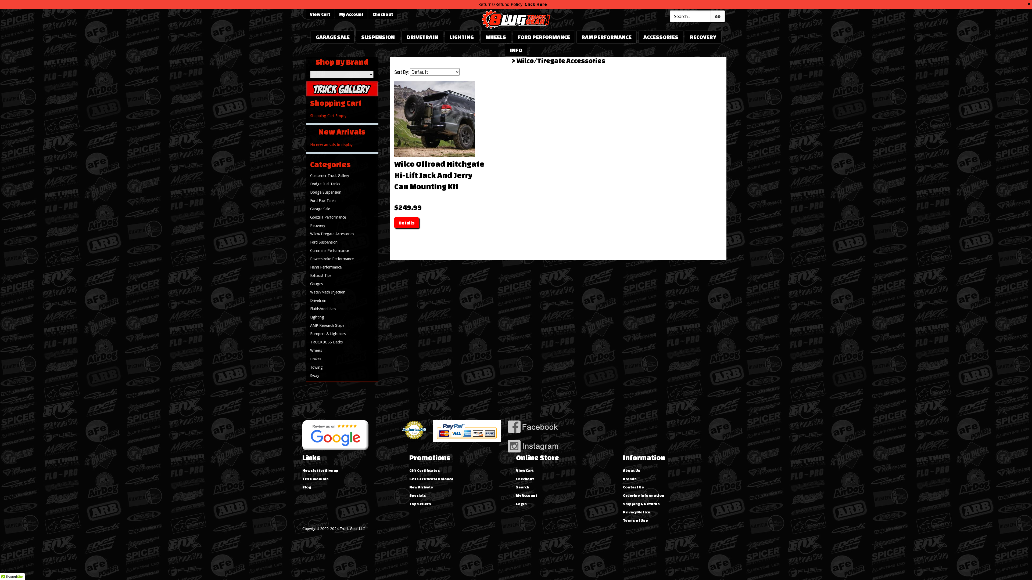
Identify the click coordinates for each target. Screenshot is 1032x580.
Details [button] (407, 222)
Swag (315, 376)
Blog (306, 487)
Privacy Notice (636, 512)
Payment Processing (414, 441)
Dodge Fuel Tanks (325, 184)
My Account (351, 14)
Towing (316, 367)
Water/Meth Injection (327, 292)
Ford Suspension (324, 242)
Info (516, 50)
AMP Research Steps (327, 325)
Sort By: (401, 72)
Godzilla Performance (328, 217)
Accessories (660, 37)
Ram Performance (607, 37)
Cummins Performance (329, 250)
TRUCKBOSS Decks (326, 342)
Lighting (462, 37)
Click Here (536, 4)
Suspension (378, 37)
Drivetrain (422, 37)
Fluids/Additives (323, 309)
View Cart (320, 14)
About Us (631, 470)
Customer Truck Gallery (329, 175)
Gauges (316, 284)
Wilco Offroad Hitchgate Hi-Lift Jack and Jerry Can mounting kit (439, 175)
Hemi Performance (326, 267)
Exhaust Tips (320, 275)
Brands (630, 479)
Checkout (382, 14)
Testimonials (315, 479)
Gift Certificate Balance (431, 479)
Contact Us (633, 487)
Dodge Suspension (325, 192)
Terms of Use (635, 520)
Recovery (703, 37)
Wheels (496, 37)
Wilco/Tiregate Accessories (561, 60)
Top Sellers (420, 504)
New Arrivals (421, 487)
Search (522, 487)
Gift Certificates (424, 470)
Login (521, 504)
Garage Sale (333, 37)
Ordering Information (643, 495)
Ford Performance (544, 37)
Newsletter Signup (320, 470)
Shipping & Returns (641, 504)
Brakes (315, 359)
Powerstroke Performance (332, 259)
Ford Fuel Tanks (323, 200)
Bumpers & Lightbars (328, 334)
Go (718, 16)
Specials (417, 495)
